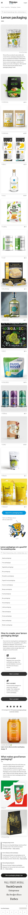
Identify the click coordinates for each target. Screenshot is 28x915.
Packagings (13, 7)
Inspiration (7, 7)
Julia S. (4, 351)
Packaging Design (5, 837)
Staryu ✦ (4, 807)
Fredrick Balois (6, 382)
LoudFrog (5, 226)
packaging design (7, 67)
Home (2, 7)
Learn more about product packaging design (12, 748)
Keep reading (16, 848)
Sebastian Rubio (6, 320)
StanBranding (5, 102)
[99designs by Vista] (13, 2)
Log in (25, 2)
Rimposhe (5, 475)
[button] (26, 906)
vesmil (4, 257)
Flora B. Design (6, 288)
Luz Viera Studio (24, 52)
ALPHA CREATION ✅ (7, 745)
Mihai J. (4, 164)
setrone (4, 195)
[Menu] (2, 2)
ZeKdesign (5, 413)
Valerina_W (5, 506)
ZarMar (4, 444)
